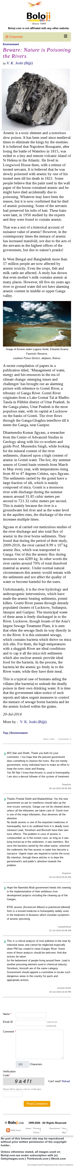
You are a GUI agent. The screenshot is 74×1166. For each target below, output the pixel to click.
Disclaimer (55, 1128)
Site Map (64, 1130)
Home (28, 1128)
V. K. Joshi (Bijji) (20, 63)
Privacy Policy (37, 1130)
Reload (66, 1081)
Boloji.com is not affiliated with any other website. (38, 28)
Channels (15, 37)
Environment (11, 44)
